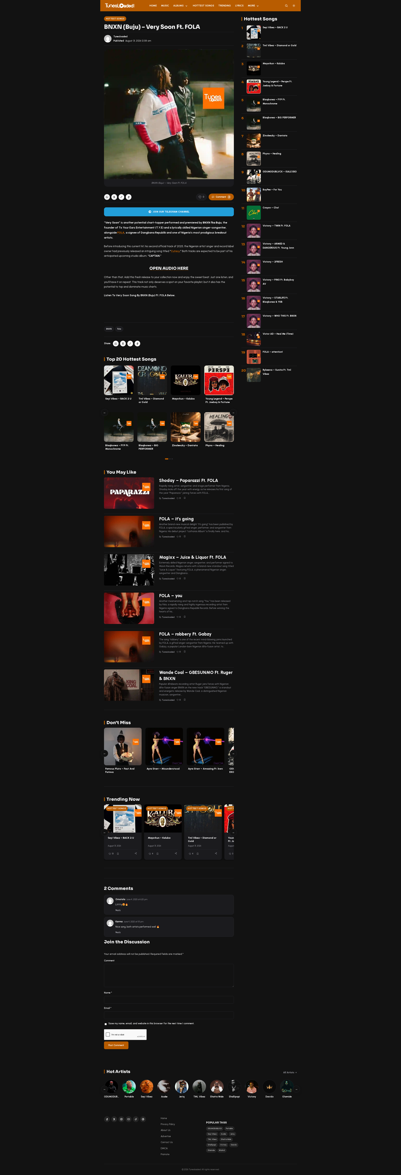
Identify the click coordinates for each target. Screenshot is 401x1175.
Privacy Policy (168, 1124)
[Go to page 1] (166, 459)
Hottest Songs (203, 5)
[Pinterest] (143, 1119)
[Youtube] (129, 1119)
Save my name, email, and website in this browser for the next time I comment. (151, 1023)
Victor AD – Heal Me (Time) (278, 333)
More (251, 5)
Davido (234, 1145)
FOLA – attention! (273, 351)
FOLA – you (170, 595)
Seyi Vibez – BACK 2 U (118, 398)
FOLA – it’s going (176, 518)
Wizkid (222, 1150)
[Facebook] (107, 1119)
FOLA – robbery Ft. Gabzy (185, 634)
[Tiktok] (136, 1119)
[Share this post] (136, 853)
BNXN (109, 329)
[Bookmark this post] (184, 498)
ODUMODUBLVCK (215, 1129)
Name (108, 992)
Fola (119, 329)
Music (165, 5)
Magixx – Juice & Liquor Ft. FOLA (192, 557)
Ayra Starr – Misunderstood (163, 768)
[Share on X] (114, 197)
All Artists (288, 1072)
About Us (165, 1130)
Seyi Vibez (212, 1134)
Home (153, 5)
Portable (229, 1129)
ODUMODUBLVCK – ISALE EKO (280, 171)
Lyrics (239, 5)
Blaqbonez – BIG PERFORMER (279, 117)
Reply (118, 910)
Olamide (211, 1150)
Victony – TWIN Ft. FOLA (276, 225)
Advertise (166, 1136)
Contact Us (167, 1142)
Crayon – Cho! (271, 207)
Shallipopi (212, 1145)
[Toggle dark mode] (294, 6)
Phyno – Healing (215, 445)
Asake (223, 1134)
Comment (223, 196)
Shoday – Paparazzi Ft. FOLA (188, 480)
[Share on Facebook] (129, 197)
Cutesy (175, 251)
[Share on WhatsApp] (107, 197)
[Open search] (286, 6)
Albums (178, 5)
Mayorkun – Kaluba (183, 398)
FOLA (120, 232)
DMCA (164, 1148)
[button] (121, 197)
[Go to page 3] (172, 459)
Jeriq (232, 1134)
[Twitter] (114, 1119)
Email (107, 1008)
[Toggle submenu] (186, 5)
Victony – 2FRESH (273, 261)
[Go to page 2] (170, 459)
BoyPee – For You (272, 189)
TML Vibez (212, 1139)
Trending (224, 5)
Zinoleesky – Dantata (185, 445)
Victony (223, 1145)
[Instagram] (121, 1119)
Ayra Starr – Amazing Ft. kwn (205, 768)
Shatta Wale (226, 1139)
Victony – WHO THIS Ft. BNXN (279, 315)
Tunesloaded (120, 36)
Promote (165, 1154)
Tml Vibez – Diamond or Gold (279, 45)
